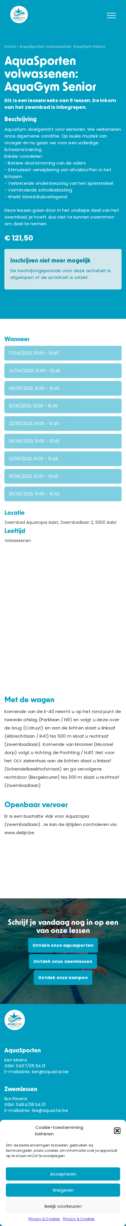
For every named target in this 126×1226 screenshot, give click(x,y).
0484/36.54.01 (31, 1105)
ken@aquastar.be (50, 1072)
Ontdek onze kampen (63, 978)
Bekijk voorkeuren (63, 1206)
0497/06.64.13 (31, 1066)
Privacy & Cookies (44, 1218)
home (10, 46)
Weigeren (63, 1190)
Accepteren (63, 1174)
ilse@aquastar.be (50, 1110)
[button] (117, 1131)
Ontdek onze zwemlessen (62, 961)
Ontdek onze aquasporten (63, 945)
